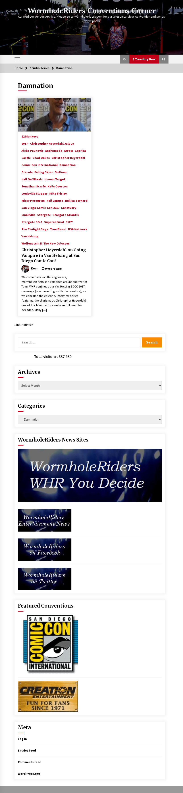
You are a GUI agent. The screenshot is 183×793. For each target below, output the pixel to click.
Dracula (27, 172)
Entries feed (27, 750)
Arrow (68, 150)
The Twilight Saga (34, 229)
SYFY (69, 222)
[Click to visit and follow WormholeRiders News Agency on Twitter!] (44, 578)
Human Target (54, 179)
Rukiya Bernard (76, 200)
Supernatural (54, 222)
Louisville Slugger (34, 193)
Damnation (67, 164)
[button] (124, 59)
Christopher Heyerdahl (68, 157)
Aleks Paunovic (32, 150)
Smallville (28, 214)
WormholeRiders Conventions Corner (91, 10)
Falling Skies (43, 172)
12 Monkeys (29, 136)
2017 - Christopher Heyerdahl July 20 (47, 143)
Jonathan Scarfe (33, 186)
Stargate (44, 214)
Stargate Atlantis (66, 214)
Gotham (60, 172)
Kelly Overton (58, 186)
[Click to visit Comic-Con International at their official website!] (48, 644)
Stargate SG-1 (31, 222)
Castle (26, 157)
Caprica (80, 150)
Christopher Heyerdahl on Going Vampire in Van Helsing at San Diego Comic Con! (53, 255)
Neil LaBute (54, 200)
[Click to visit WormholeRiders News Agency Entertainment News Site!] (44, 520)
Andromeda (53, 150)
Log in (22, 739)
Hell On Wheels (32, 179)
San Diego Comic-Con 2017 (40, 207)
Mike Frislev (58, 193)
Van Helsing (29, 236)
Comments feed (29, 762)
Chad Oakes (41, 157)
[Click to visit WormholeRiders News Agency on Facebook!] (44, 549)
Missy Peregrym (33, 200)
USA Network (77, 229)
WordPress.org (29, 774)
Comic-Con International (39, 164)
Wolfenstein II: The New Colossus (45, 243)
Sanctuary (68, 207)
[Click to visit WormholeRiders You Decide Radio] (90, 475)
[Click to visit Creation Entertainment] (48, 696)
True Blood (58, 229)
